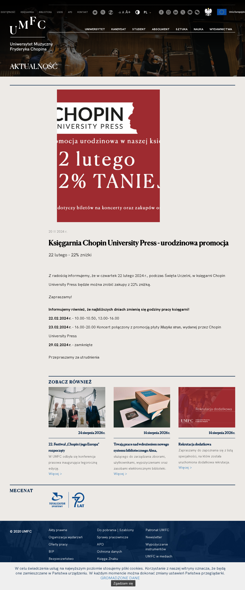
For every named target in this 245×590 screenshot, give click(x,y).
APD (70, 12)
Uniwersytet (95, 29)
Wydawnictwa (221, 29)
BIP (51, 551)
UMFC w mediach (158, 556)
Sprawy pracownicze (112, 537)
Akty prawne (58, 530)
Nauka (198, 29)
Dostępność (8, 12)
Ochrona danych (109, 551)
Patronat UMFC (157, 530)
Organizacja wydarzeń (66, 537)
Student (139, 29)
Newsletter (153, 537)
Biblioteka (45, 12)
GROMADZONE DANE (120, 577)
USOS (60, 12)
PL (148, 12)
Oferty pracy (58, 544)
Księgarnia (27, 12)
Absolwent (161, 29)
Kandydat (118, 29)
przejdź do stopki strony (24, 3)
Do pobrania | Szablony (115, 530)
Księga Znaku (107, 558)
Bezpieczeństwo (61, 558)
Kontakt (82, 12)
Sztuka (182, 29)
